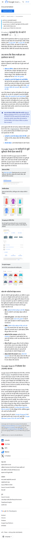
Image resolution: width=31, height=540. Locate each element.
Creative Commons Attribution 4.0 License (11, 425)
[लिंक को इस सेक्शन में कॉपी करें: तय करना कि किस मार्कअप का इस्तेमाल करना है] (16, 58)
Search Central (18, 2)
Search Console (7, 11)
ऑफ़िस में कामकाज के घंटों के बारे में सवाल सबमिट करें (12, 467)
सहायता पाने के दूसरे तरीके (6, 472)
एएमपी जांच (4, 505)
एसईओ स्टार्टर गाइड (5, 482)
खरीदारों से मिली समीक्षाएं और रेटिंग (16, 310)
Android (3, 515)
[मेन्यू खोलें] (2, 2)
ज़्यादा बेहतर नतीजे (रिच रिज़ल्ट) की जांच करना (11, 499)
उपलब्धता (7, 336)
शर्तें (2, 532)
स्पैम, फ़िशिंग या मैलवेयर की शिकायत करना (10, 470)
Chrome (3, 518)
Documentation (7, 7)
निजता (5, 532)
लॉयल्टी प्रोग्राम (8, 143)
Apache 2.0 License (9, 427)
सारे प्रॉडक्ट (3, 525)
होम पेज (2, 16)
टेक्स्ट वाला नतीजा (8, 172)
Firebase (3, 520)
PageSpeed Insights (6, 502)
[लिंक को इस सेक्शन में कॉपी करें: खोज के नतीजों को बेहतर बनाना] (22, 292)
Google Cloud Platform (7, 523)
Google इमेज (12, 43)
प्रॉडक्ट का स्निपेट (9, 69)
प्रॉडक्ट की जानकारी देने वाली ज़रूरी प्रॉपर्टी (15, 96)
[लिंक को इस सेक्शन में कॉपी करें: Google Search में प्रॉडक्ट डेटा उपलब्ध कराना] (14, 369)
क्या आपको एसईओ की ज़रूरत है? (8, 479)
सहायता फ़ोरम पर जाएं (6, 464)
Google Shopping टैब (21, 414)
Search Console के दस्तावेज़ (8, 487)
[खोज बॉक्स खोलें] (23, 2)
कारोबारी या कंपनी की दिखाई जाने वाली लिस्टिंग (16, 79)
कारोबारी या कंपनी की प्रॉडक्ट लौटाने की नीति (15, 136)
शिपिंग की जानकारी (14, 87)
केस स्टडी (3, 490)
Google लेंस (21, 43)
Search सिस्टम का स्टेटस (6, 484)
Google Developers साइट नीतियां (15, 429)
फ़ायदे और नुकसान (19, 76)
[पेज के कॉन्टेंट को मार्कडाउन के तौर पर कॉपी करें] (15, 35)
